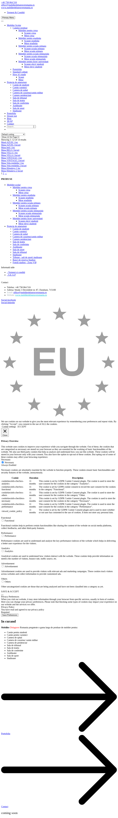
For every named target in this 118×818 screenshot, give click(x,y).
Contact (10, 124)
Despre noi (12, 116)
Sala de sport (18, 108)
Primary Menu (8, 18)
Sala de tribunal (20, 98)
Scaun (21, 77)
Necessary (9, 462)
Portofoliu (17, 69)
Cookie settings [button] (9, 426)
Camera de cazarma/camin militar (28, 92)
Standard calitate (20, 72)
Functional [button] (6, 518)
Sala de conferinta (21, 103)
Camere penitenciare (22, 95)
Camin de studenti (21, 85)
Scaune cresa (30, 33)
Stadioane (17, 111)
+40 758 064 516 (9, 2)
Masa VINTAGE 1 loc (11, 158)
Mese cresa (29, 35)
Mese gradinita (31, 43)
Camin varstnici (20, 87)
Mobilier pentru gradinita (29, 38)
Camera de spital (20, 90)
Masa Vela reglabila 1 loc (12, 163)
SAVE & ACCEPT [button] (10, 591)
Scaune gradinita (31, 41)
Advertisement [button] (7, 563)
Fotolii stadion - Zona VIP (25, 262)
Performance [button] (7, 533)
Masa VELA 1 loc (9, 152)
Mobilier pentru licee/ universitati (33, 61)
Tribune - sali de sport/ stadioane (27, 257)
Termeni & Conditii (16, 12)
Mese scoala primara (33, 51)
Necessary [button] (6, 459)
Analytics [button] (5, 548)
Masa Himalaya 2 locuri (12, 171)
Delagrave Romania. (28, 280)
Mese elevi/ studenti (33, 67)
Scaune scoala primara (34, 48)
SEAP (10, 121)
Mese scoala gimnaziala (35, 59)
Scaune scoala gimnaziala (35, 56)
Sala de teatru (19, 100)
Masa (20, 79)
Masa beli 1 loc (8, 147)
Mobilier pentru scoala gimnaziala (33, 54)
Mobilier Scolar (14, 25)
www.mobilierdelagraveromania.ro (17, 7)
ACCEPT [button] (21, 426)
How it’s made (19, 74)
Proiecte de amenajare (17, 82)
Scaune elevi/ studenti (34, 64)
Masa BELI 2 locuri (10, 150)
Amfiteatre (17, 105)
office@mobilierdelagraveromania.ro (18, 5)
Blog (9, 118)
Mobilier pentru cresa (28, 30)
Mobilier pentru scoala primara (32, 46)
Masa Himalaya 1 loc (10, 168)
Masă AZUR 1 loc (9, 142)
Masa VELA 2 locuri (10, 155)
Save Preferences (9, 615)
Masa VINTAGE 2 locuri (12, 160)
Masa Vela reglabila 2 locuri (13, 165)
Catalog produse (20, 28)
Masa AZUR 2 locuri (10, 145)
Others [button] (4, 579)
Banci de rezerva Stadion (24, 260)
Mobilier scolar (14, 185)
